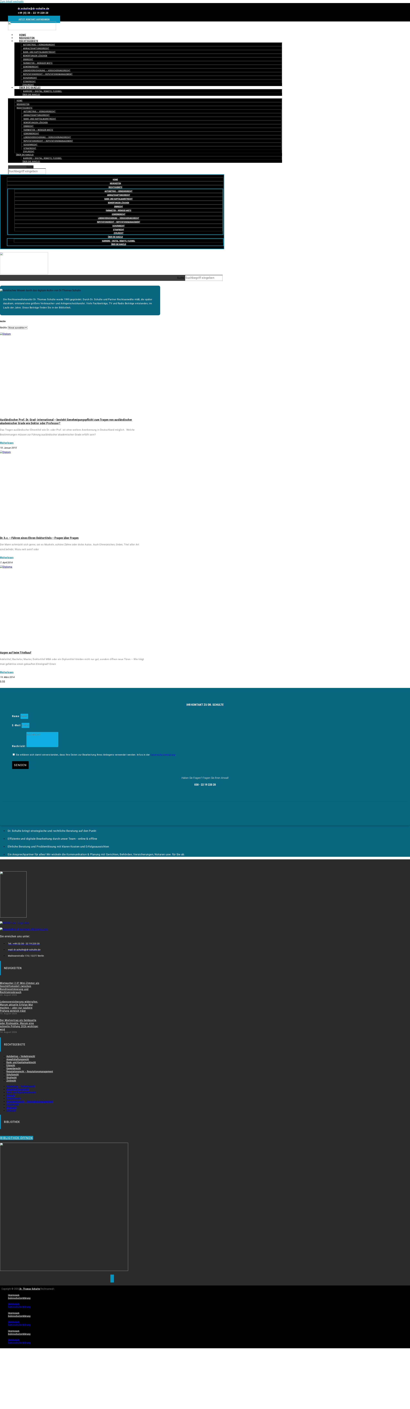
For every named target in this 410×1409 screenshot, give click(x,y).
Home (19, 100)
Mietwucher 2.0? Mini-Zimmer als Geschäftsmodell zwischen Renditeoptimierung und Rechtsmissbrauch (19, 988)
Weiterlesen (7, 442)
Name (16, 716)
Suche (29, 166)
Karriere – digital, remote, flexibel (42, 91)
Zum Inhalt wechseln (12, 1)
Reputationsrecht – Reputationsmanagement (48, 74)
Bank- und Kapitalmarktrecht (39, 52)
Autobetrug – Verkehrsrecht (39, 44)
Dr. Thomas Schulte (29, 1289)
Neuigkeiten (23, 104)
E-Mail (17, 725)
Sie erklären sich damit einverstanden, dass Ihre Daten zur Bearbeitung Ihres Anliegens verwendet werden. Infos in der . (96, 754)
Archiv (3, 327)
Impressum (14, 1295)
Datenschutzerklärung (163, 754)
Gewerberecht (31, 67)
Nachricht (19, 746)
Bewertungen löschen (35, 55)
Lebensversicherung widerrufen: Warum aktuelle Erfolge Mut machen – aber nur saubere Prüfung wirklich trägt (19, 1006)
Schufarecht (30, 78)
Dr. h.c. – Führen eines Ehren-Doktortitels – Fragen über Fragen (39, 538)
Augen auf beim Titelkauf (15, 652)
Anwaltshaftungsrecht (36, 48)
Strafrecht (30, 148)
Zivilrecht (28, 151)
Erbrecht (28, 59)
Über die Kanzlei (30, 87)
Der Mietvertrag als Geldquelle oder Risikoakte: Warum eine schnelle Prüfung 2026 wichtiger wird (19, 1025)
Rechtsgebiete (28, 41)
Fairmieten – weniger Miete (38, 63)
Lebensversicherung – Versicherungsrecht (46, 70)
